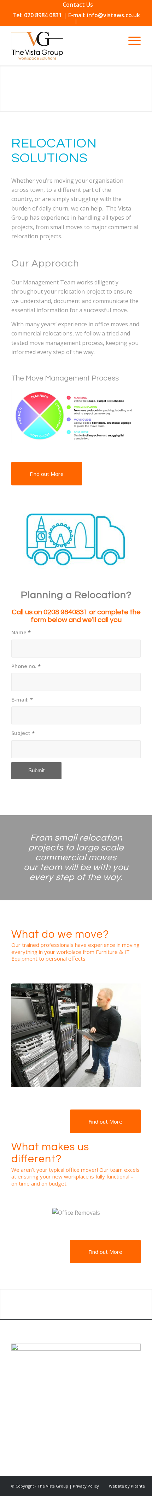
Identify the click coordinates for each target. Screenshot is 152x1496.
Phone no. (26, 666)
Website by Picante (127, 1486)
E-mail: (22, 699)
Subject (23, 732)
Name (21, 632)
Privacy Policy (86, 1486)
